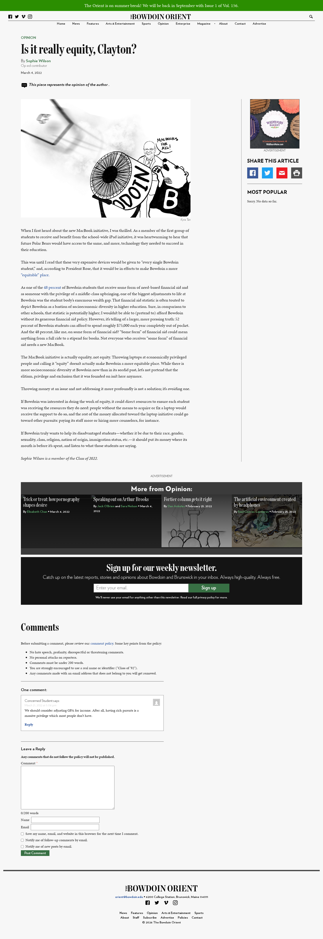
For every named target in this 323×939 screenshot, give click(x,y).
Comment (29, 763)
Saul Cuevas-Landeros (253, 511)
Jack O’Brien (105, 506)
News (76, 23)
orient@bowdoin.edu (129, 897)
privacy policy (206, 597)
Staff (136, 917)
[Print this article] (296, 172)
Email (25, 827)
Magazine (203, 23)
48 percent (53, 287)
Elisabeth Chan (37, 511)
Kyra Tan (186, 219)
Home (61, 23)
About (223, 23)
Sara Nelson (129, 506)
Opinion (163, 23)
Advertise (259, 23)
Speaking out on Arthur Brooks (121, 499)
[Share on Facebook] (252, 172)
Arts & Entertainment (120, 23)
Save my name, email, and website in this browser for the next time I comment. (81, 833)
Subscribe (150, 917)
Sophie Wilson (38, 61)
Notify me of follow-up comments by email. (56, 840)
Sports (146, 23)
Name (25, 819)
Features (93, 23)
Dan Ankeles (176, 506)
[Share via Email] (281, 172)
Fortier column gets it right (188, 499)
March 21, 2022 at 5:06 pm (40, 705)
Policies (183, 917)
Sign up (208, 587)
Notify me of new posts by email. (48, 846)
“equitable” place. (35, 275)
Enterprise (183, 23)
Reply (29, 724)
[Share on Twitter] (267, 172)
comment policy (102, 643)
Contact (240, 23)
